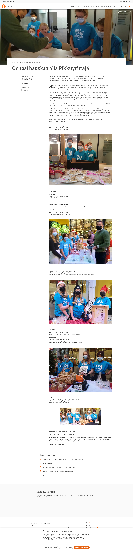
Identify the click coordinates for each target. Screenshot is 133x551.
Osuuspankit (120, 6)
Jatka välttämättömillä (50, 547)
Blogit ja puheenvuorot (107, 6)
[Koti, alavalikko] (81, 6)
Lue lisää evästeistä (47, 543)
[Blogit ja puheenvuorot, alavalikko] (115, 6)
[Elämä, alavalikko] (88, 6)
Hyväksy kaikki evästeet (82, 547)
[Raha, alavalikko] (75, 6)
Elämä (85, 6)
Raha (72, 6)
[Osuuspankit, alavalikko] (125, 6)
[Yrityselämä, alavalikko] (98, 6)
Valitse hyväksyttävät (66, 547)
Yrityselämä (94, 6)
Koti (79, 6)
